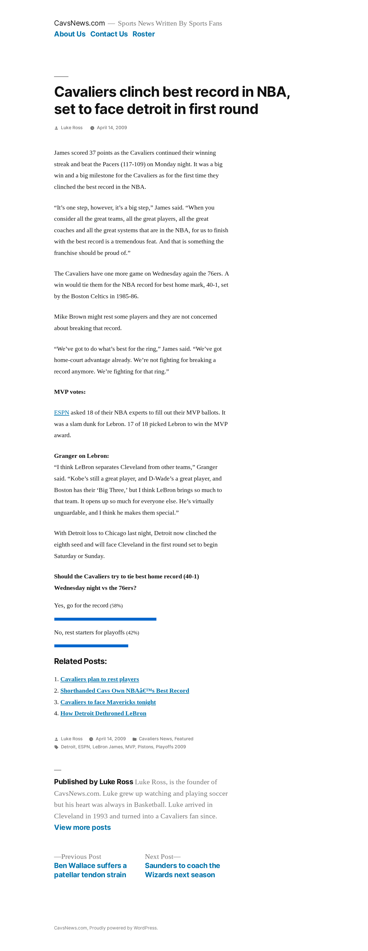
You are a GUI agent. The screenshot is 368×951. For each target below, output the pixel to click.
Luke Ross (72, 127)
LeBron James (108, 746)
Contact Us (109, 34)
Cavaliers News (155, 738)
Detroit (68, 746)
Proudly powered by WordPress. (123, 928)
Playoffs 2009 (171, 746)
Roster (144, 34)
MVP (130, 746)
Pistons (145, 746)
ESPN (61, 412)
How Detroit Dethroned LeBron (103, 713)
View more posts (82, 827)
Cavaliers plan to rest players (99, 679)
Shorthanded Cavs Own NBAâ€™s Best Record (124, 691)
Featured (184, 738)
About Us (69, 34)
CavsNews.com (79, 23)
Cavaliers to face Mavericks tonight (108, 702)
